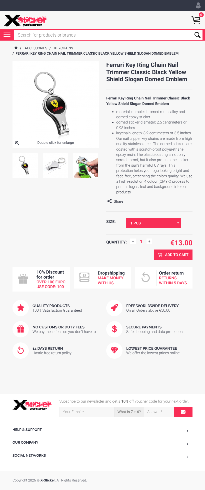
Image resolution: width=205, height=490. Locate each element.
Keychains (63, 48)
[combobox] (153, 223)
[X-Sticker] (26, 20)
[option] (25, 165)
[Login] (198, 5)
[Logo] (32, 405)
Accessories (36, 48)
